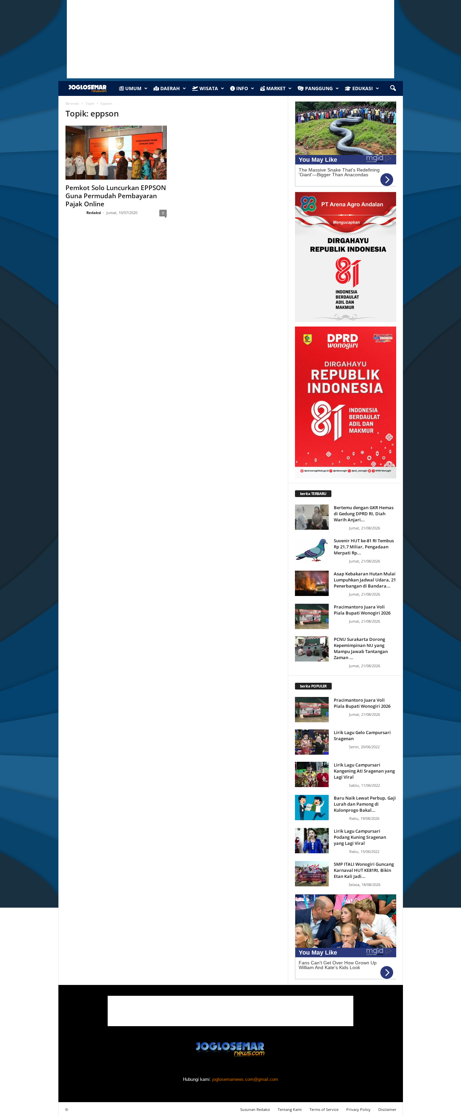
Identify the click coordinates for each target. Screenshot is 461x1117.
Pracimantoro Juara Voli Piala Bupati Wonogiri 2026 (362, 610)
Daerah (169, 88)
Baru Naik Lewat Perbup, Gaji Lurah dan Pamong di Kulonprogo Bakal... (365, 804)
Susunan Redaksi (255, 1109)
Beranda (72, 103)
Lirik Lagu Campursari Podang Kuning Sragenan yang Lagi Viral (360, 837)
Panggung (318, 88)
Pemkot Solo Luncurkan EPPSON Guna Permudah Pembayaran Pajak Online (115, 195)
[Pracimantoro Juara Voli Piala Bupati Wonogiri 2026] (312, 616)
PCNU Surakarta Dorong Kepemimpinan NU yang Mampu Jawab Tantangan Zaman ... (361, 648)
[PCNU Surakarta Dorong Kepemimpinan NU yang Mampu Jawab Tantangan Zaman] (312, 648)
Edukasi (362, 88)
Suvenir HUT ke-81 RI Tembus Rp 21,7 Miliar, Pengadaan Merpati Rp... (364, 547)
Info (241, 88)
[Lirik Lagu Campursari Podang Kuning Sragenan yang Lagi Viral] (312, 840)
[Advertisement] (230, 1011)
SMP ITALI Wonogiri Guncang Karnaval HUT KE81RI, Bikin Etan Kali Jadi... (364, 870)
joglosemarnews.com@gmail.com (245, 1079)
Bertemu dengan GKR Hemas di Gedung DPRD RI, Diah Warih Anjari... (364, 513)
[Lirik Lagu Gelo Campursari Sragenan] (312, 742)
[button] (392, 88)
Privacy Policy (358, 1109)
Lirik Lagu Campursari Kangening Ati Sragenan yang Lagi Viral (364, 771)
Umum (132, 88)
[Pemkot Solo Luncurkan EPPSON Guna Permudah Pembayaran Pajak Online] (116, 153)
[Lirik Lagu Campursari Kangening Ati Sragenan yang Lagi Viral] (312, 774)
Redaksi (93, 212)
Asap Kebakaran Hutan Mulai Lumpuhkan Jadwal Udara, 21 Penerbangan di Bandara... (365, 580)
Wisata (208, 88)
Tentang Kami (290, 1109)
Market (275, 88)
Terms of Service (323, 1109)
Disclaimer (387, 1109)
